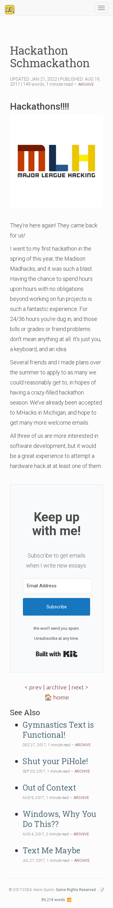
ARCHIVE (86, 84)
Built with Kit (57, 654)
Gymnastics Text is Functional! (58, 730)
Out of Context (49, 787)
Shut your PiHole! (55, 761)
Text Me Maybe (51, 850)
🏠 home (56, 697)
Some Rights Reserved (76, 890)
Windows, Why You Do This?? (59, 819)
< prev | (35, 687)
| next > (78, 687)
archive (56, 687)
